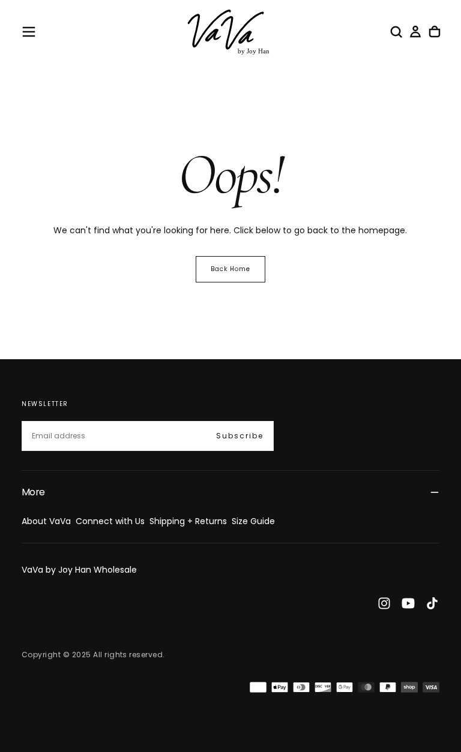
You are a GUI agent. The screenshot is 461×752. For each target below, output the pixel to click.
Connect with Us (110, 521)
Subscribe (240, 436)
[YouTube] (408, 603)
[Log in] (415, 31)
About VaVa (46, 521)
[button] (29, 32)
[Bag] (434, 31)
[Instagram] (384, 603)
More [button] (33, 492)
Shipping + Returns (188, 521)
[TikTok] (432, 603)
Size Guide (253, 521)
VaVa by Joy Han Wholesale (79, 570)
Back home (230, 268)
